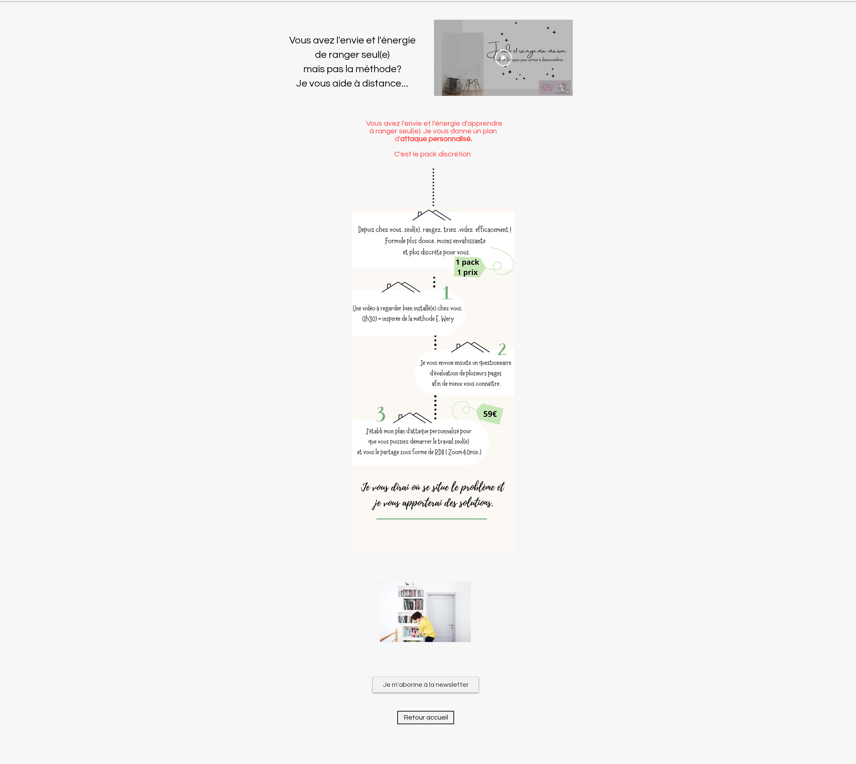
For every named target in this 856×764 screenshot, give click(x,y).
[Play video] (503, 57)
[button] (425, 684)
